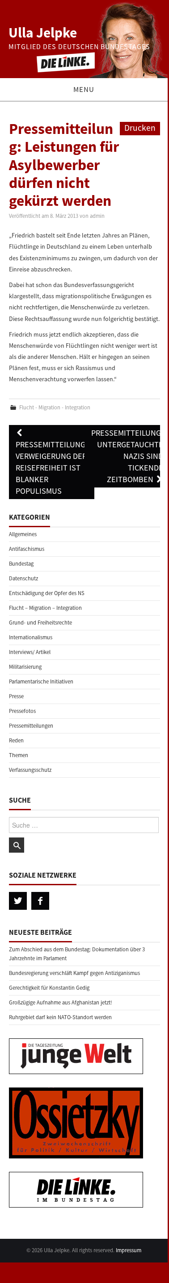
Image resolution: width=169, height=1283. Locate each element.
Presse (16, 696)
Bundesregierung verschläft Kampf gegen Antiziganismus (74, 973)
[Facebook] (40, 901)
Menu (83, 89)
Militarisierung (25, 666)
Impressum (128, 1250)
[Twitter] (18, 901)
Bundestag (21, 563)
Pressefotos (22, 711)
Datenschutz (23, 578)
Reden (16, 740)
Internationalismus (30, 637)
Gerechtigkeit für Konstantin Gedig (49, 987)
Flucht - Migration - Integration (54, 407)
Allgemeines (23, 534)
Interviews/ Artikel (30, 652)
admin (97, 215)
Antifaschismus (26, 549)
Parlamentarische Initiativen (41, 681)
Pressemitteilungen (31, 725)
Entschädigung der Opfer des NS (46, 593)
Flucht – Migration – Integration (45, 607)
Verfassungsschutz (30, 769)
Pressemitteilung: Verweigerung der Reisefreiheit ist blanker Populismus (52, 467)
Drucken (140, 127)
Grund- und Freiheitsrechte (40, 622)
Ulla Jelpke (42, 33)
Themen (18, 755)
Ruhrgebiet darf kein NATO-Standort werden (60, 1017)
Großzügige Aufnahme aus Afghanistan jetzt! (60, 1002)
